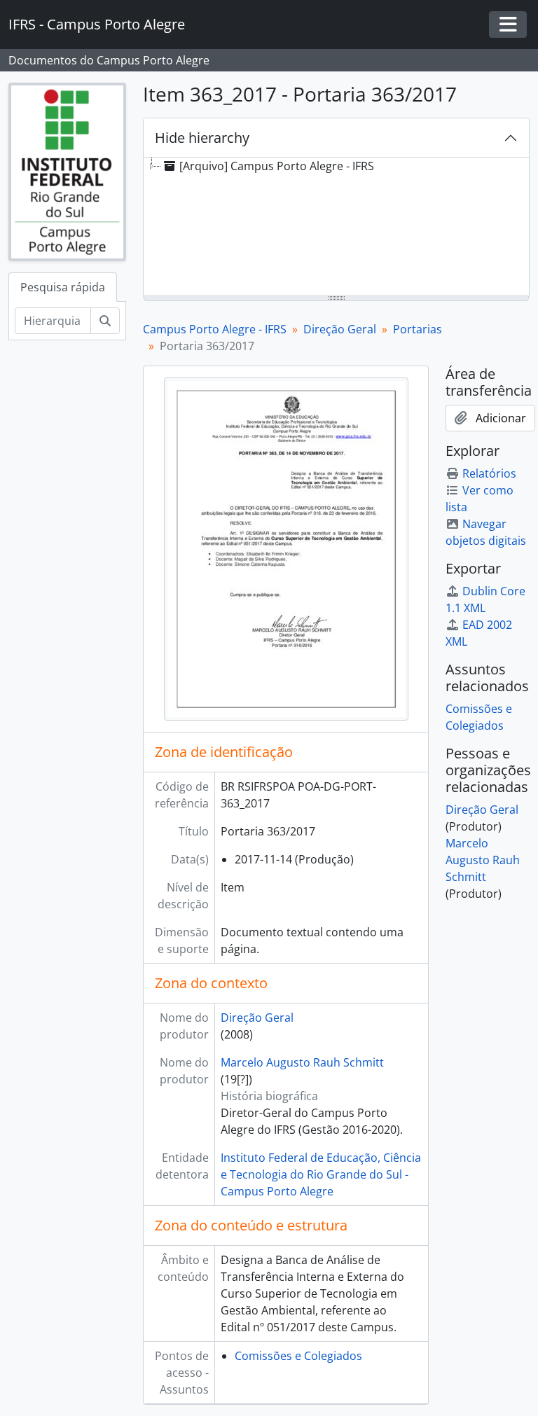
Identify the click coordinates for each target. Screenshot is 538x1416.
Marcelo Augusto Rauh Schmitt (302, 1062)
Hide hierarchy (202, 137)
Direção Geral (339, 329)
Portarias (417, 329)
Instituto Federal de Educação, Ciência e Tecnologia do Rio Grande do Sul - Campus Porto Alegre (321, 1174)
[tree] (336, 228)
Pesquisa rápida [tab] (62, 287)
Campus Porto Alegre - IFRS (215, 329)
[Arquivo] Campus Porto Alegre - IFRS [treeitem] (276, 166)
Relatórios (489, 473)
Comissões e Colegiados (298, 1355)
